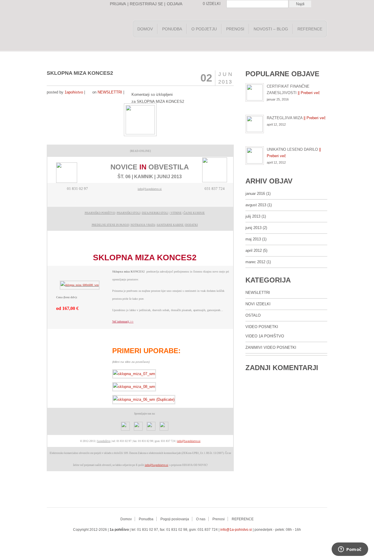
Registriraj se (146, 3)
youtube (180, 542)
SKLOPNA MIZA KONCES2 (80, 73)
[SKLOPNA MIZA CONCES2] (80, 285)
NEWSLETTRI (110, 92)
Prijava (118, 3)
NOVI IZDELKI (258, 304)
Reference (309, 29)
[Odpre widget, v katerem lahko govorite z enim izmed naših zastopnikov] (350, 549)
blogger (227, 542)
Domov (145, 29)
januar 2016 (255, 193)
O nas (200, 519)
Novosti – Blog (271, 29)
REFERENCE (243, 519)
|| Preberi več (309, 93)
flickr (215, 542)
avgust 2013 (255, 205)
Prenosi (235, 29)
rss (157, 542)
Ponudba (172, 29)
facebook (145, 542)
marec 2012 (255, 262)
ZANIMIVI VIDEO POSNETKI (270, 347)
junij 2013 (253, 228)
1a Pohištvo (88, 30)
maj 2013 (253, 239)
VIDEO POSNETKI (261, 327)
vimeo (204, 542)
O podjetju (204, 29)
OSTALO (253, 315)
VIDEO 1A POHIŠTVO (264, 336)
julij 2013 (252, 216)
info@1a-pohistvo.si (236, 530)
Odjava (174, 3)
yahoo (192, 542)
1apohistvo (74, 92)
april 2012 (253, 250)
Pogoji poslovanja (174, 519)
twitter (169, 542)
